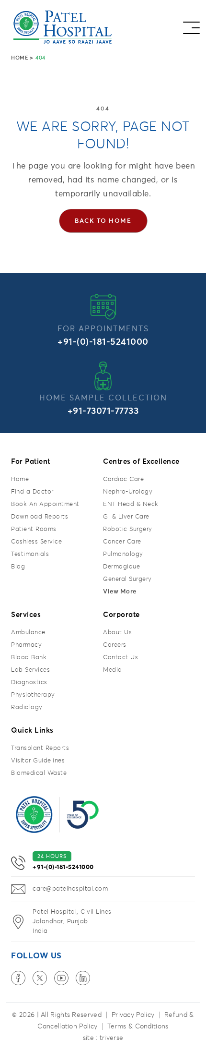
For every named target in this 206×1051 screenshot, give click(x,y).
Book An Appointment (45, 504)
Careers (114, 645)
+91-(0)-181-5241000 (103, 342)
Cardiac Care (123, 479)
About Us (117, 632)
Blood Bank (28, 657)
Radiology (27, 707)
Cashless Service (36, 542)
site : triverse (103, 1038)
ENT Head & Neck (131, 504)
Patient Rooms (34, 529)
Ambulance (28, 632)
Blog (18, 567)
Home (19, 57)
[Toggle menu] (191, 25)
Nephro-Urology (127, 492)
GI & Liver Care (126, 517)
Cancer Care (122, 542)
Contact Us (120, 657)
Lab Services (30, 670)
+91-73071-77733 (103, 411)
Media (112, 670)
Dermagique (121, 567)
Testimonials (30, 554)
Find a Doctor (32, 492)
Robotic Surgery (127, 529)
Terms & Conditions (137, 1026)
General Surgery (127, 579)
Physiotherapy (33, 695)
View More (120, 592)
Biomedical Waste (39, 773)
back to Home (103, 221)
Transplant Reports (40, 748)
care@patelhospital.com (70, 889)
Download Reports (39, 517)
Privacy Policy (133, 1015)
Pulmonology (123, 554)
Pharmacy (26, 645)
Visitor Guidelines (38, 761)
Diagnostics (29, 682)
